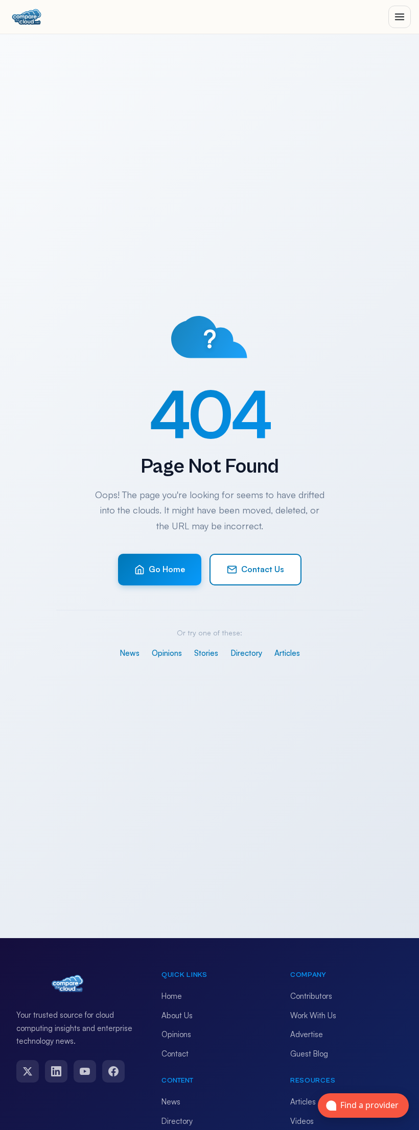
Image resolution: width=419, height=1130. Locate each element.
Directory (246, 653)
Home (171, 996)
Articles (287, 653)
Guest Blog (309, 1054)
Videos (302, 1121)
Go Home (167, 569)
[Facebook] (113, 1071)
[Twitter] (27, 1071)
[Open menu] (399, 17)
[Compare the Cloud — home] (26, 17)
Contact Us (262, 569)
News (129, 653)
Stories (206, 653)
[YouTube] (85, 1071)
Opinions (167, 653)
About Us (177, 1015)
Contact (175, 1054)
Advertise (306, 1034)
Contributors (311, 996)
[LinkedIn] (56, 1071)
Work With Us (313, 1015)
